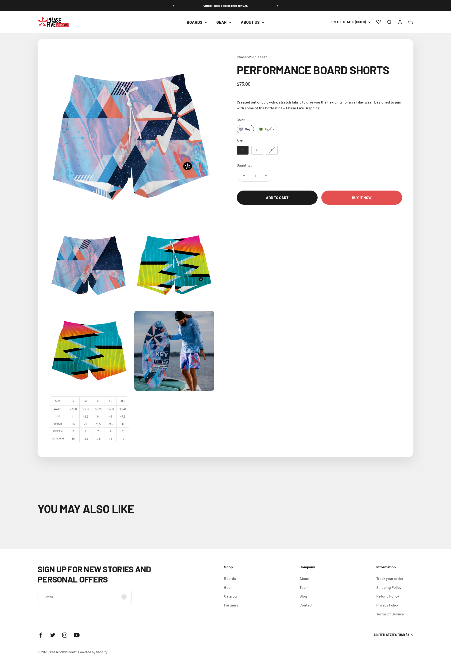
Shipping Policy (388, 587)
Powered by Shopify (92, 652)
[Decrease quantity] (244, 175)
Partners (231, 605)
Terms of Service (390, 614)
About (304, 578)
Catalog (230, 596)
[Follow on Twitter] (53, 635)
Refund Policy (387, 596)
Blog (303, 596)
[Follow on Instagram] (65, 635)
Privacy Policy (387, 605)
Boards (194, 22)
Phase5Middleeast (252, 57)
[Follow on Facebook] (41, 635)
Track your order (389, 578)
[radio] (245, 129)
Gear (221, 22)
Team (303, 587)
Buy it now (362, 197)
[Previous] (173, 5)
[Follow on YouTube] (77, 635)
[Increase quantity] (266, 175)
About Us (250, 22)
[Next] (277, 5)
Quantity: (244, 165)
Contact (306, 605)
